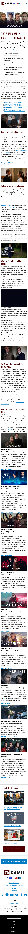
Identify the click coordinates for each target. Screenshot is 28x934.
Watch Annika (5, 631)
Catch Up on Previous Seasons (12, 104)
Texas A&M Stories (14, 883)
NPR (14, 921)
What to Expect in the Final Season (14, 106)
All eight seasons (5, 205)
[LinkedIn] (25, 895)
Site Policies (14, 928)
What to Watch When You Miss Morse (14, 111)
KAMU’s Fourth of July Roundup (12, 826)
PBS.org (15, 50)
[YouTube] (12, 895)
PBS (14, 924)
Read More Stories (13, 849)
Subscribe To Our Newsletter (14, 861)
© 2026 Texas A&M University (14, 918)
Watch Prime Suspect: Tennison (10, 737)
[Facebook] (7, 895)
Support (14, 888)
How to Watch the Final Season (13, 102)
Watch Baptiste (5, 703)
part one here (20, 402)
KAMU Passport (10, 207)
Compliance (14, 931)
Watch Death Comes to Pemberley (10, 778)
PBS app (7, 152)
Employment (14, 890)
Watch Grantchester (7, 469)
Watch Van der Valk (6, 668)
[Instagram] (2, 895)
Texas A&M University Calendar (14, 885)
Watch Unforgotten (6, 555)
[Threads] (21, 895)
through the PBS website (8, 163)
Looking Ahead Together (10, 843)
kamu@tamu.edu (14, 903)
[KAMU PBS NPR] (10, 4)
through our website (21, 150)
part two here (5, 404)
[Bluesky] (16, 895)
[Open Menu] (26, 3)
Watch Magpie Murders (7, 592)
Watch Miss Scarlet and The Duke (10, 512)
